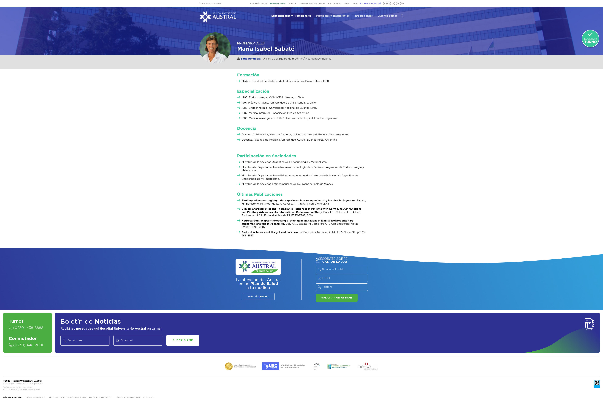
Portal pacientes (277, 3)
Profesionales (251, 43)
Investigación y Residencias (312, 3)
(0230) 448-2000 (28, 345)
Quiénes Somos (387, 16)
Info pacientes (363, 16)
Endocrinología (251, 58)
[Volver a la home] (217, 21)
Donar (347, 3)
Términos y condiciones (128, 397)
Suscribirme (183, 340)
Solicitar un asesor (336, 297)
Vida (355, 3)
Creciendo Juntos (258, 3)
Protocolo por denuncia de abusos (67, 397)
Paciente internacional (370, 3)
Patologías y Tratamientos (333, 16)
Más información (258, 296)
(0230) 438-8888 (27, 328)
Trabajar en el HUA (36, 397)
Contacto (148, 397)
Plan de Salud (334, 3)
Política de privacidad (100, 397)
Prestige (292, 3)
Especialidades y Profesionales (291, 16)
